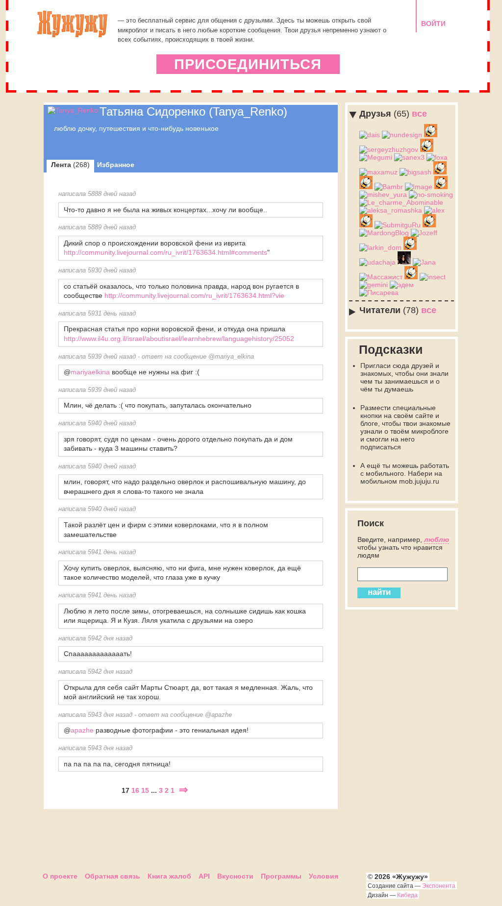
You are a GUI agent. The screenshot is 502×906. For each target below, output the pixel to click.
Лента (70, 165)
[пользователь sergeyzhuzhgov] (388, 149)
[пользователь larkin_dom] (380, 247)
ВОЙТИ (433, 23)
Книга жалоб (169, 876)
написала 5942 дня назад (95, 638)
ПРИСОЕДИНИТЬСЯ (248, 64)
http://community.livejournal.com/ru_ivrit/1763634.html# (149, 252)
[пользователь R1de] (366, 225)
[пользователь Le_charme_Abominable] (401, 202)
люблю (436, 539)
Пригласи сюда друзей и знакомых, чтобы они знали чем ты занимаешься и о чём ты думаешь (404, 377)
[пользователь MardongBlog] (384, 233)
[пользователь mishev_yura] (383, 194)
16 (135, 790)
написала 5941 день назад (97, 552)
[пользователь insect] (433, 277)
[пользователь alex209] (410, 247)
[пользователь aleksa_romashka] (390, 210)
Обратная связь (112, 876)
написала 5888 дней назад (97, 194)
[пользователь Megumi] (375, 157)
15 (145, 790)
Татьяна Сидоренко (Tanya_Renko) (193, 111)
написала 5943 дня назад (95, 714)
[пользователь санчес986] (366, 187)
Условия (323, 876)
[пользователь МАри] (441, 187)
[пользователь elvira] (404, 262)
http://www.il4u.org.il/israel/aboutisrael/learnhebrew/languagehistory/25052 (179, 339)
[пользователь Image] (418, 187)
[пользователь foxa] (437, 157)
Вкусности (235, 876)
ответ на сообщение (174, 356)
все (393, 114)
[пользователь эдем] (402, 285)
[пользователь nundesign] (402, 135)
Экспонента (438, 885)
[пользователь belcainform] (426, 149)
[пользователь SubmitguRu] (398, 225)
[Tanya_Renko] (73, 110)
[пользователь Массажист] (380, 277)
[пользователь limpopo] (440, 172)
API (204, 876)
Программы (281, 876)
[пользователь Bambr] (389, 187)
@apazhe (218, 714)
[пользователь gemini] (373, 285)
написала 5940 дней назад (97, 423)
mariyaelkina (90, 372)
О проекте (60, 876)
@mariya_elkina (231, 356)
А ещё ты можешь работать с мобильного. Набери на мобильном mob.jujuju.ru (404, 473)
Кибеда (407, 895)
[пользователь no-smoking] (431, 194)
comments (251, 252)
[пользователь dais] (369, 135)
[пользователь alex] (434, 210)
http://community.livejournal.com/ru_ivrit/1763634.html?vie (194, 295)
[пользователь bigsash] (415, 172)
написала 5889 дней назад (97, 227)
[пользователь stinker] (411, 277)
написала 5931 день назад (97, 313)
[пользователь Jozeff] (424, 233)
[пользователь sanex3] (409, 157)
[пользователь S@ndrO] (430, 135)
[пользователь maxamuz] (378, 172)
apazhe (82, 730)
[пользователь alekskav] (429, 225)
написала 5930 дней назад (97, 270)
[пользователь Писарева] (379, 292)
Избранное (115, 165)
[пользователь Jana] (424, 262)
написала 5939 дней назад (97, 356)
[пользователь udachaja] (377, 262)
